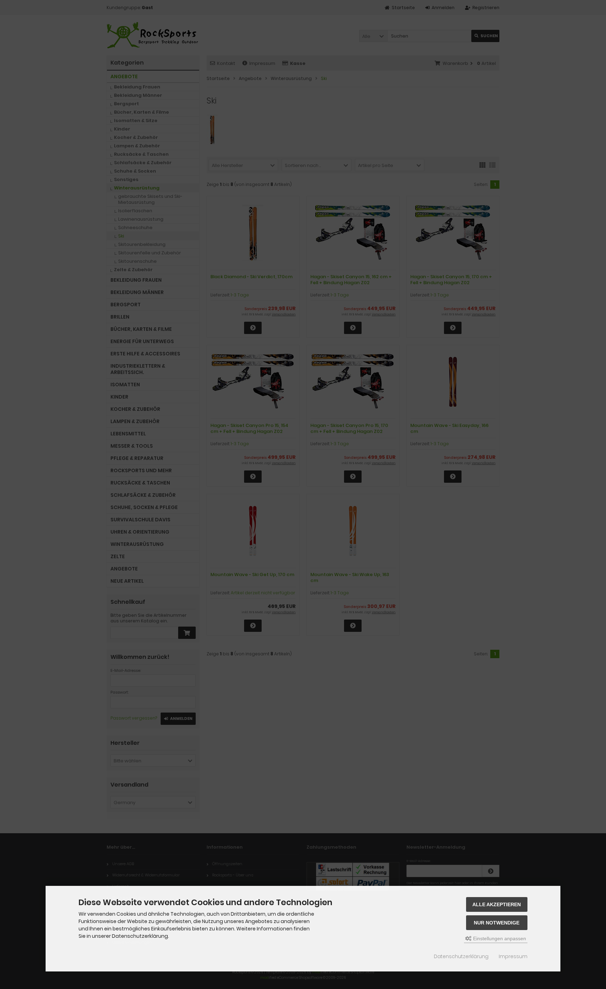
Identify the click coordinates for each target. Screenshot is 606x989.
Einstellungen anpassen (499, 938)
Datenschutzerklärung (461, 956)
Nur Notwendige (496, 922)
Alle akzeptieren (496, 904)
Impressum (513, 956)
